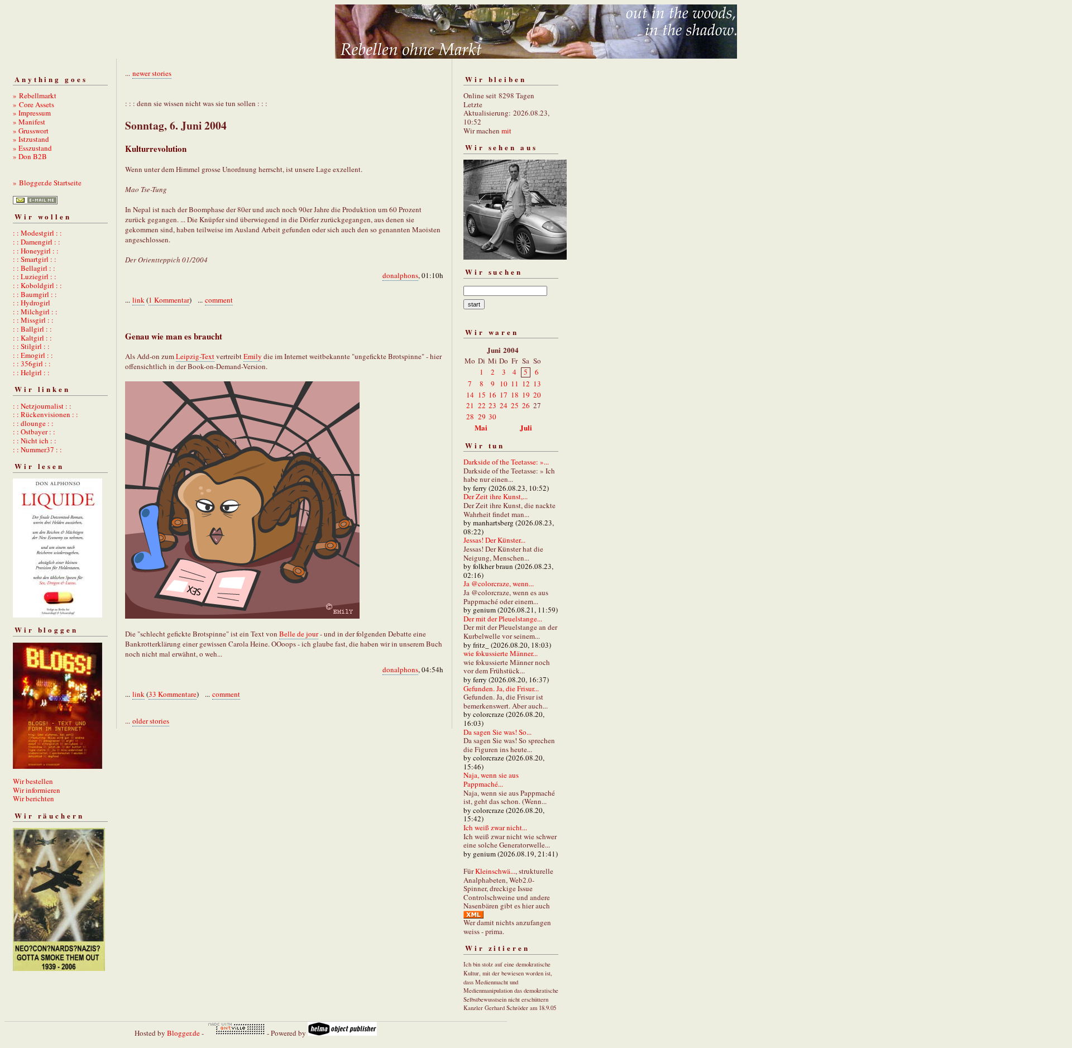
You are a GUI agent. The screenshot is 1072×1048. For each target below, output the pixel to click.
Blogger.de (183, 1033)
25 (515, 405)
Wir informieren (36, 790)
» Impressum (32, 113)
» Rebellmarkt (34, 95)
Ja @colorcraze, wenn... (498, 583)
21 (470, 405)
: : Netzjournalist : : (42, 406)
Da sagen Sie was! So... (497, 732)
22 (482, 405)
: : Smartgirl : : (34, 259)
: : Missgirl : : (33, 320)
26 (526, 405)
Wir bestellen (33, 781)
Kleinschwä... (495, 871)
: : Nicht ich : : (34, 441)
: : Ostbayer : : (34, 432)
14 (470, 395)
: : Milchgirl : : (35, 312)
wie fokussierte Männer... (500, 653)
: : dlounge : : (33, 423)
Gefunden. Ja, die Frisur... (501, 688)
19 (526, 395)
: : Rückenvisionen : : (45, 414)
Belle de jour (298, 634)
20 (537, 395)
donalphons (400, 275)
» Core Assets (33, 104)
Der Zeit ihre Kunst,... (495, 496)
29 (482, 416)
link (138, 300)
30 (492, 416)
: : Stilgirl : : (31, 346)
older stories (150, 721)
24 (504, 405)
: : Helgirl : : (31, 372)
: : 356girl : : (32, 363)
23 (492, 405)
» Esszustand (32, 148)
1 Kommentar (169, 300)
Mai (481, 427)
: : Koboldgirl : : (37, 285)
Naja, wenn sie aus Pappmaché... (491, 779)
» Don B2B (30, 156)
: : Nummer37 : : (37, 449)
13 (537, 384)
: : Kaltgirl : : (32, 338)
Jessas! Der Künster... (494, 540)
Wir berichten (33, 798)
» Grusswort (31, 131)
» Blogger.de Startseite (47, 183)
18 (515, 395)
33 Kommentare (173, 694)
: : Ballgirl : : (32, 329)
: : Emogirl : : (33, 355)
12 (526, 384)
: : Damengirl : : (36, 242)
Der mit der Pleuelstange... (502, 619)
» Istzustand (31, 139)
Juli (526, 427)
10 (504, 384)
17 (504, 395)
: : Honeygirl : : (36, 251)
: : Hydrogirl (31, 303)
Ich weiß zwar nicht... (495, 827)
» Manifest (29, 122)
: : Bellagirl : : (34, 268)
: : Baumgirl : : (35, 294)
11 (515, 384)
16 (492, 395)
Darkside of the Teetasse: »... (506, 462)
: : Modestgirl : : (37, 233)
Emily (252, 356)
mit (506, 131)
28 (470, 416)
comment (219, 300)
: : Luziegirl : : (34, 276)
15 (482, 395)
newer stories (151, 73)
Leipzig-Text (195, 356)
